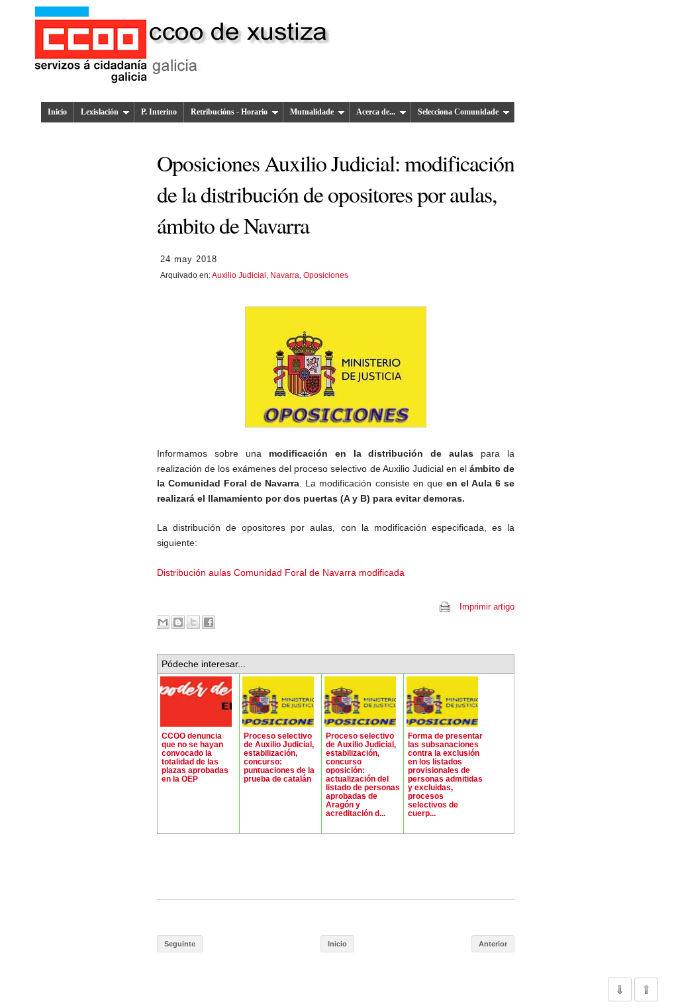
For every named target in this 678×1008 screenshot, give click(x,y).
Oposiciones (325, 275)
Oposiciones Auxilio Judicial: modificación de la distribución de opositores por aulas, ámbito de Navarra (335, 194)
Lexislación (100, 111)
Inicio (57, 111)
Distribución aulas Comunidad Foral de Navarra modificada (281, 572)
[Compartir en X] (193, 622)
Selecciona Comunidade (458, 111)
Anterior (493, 944)
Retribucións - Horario (229, 111)
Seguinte (179, 944)
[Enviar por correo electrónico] (163, 622)
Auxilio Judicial (239, 275)
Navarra (284, 275)
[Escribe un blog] (178, 622)
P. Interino (159, 111)
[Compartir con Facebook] (208, 622)
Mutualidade (312, 111)
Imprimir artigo (487, 607)
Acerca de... (375, 111)
